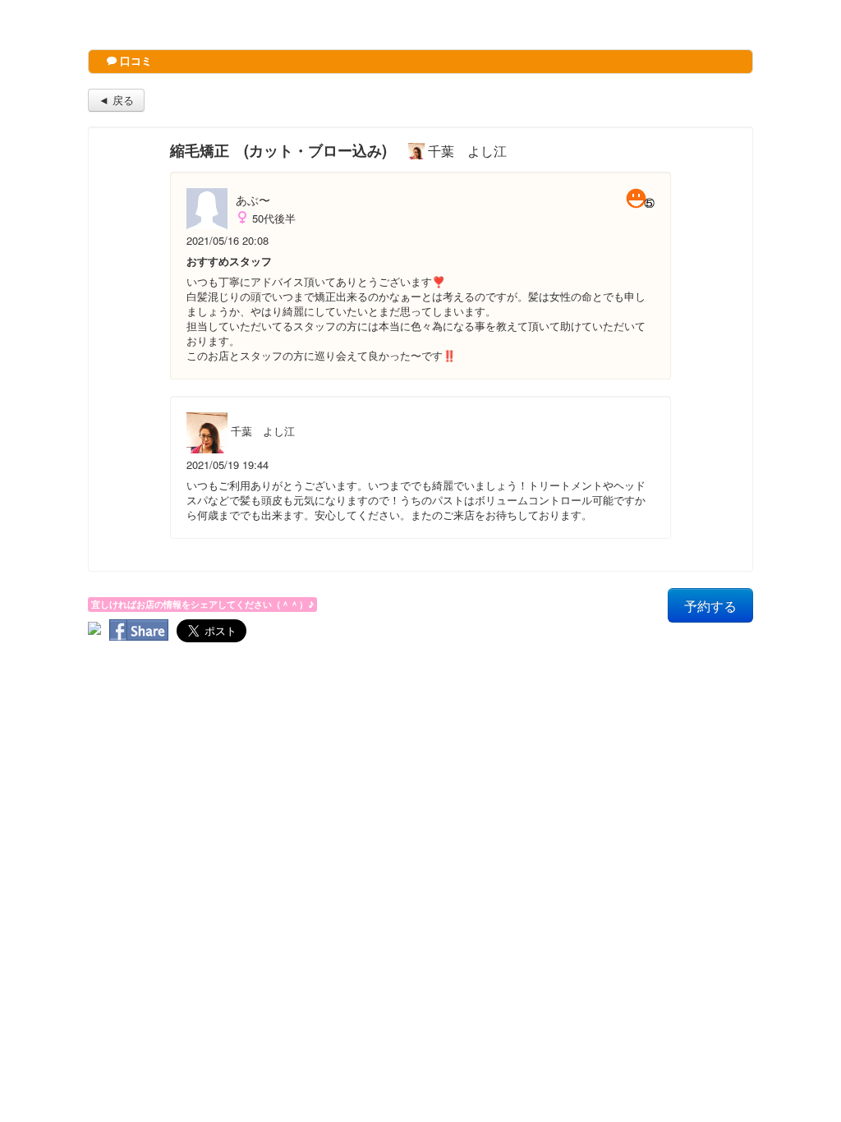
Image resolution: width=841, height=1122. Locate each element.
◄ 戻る (116, 100)
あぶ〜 (253, 199)
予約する (710, 605)
